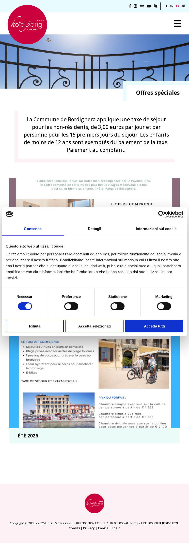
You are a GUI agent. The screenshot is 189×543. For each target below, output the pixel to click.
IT (165, 6)
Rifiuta (34, 326)
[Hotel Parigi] (27, 24)
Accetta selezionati (94, 326)
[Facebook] (130, 6)
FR (177, 6)
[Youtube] (149, 6)
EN (171, 6)
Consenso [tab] (33, 228)
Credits (74, 528)
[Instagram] (135, 6)
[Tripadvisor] (142, 6)
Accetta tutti (154, 326)
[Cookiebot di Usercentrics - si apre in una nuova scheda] (161, 214)
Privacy (89, 528)
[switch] (71, 306)
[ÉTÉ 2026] (94, 371)
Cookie (103, 528)
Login (116, 528)
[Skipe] (155, 6)
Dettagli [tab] (94, 228)
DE (183, 6)
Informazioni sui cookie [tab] (156, 228)
